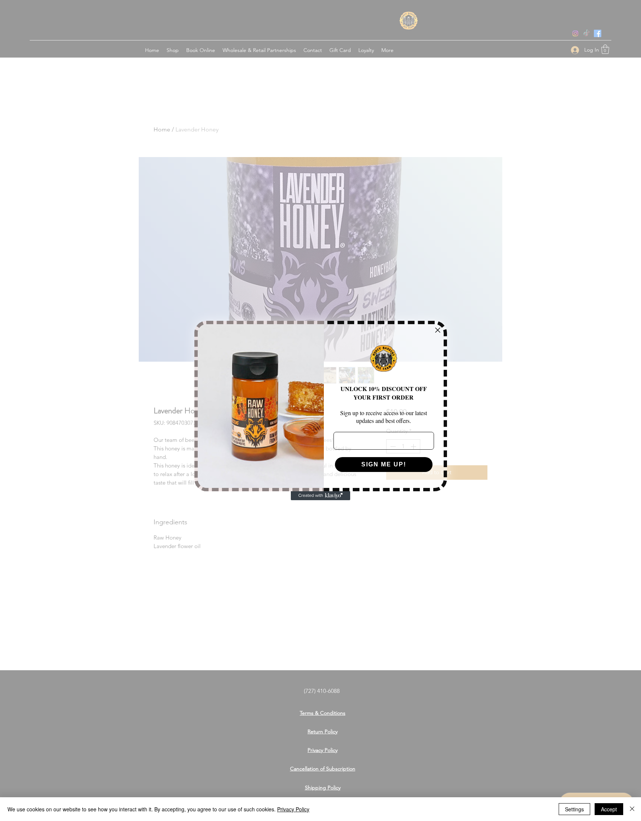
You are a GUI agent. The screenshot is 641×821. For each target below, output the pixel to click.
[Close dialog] (437, 330)
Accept (609, 809)
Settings (574, 809)
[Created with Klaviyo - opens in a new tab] (320, 495)
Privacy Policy (293, 809)
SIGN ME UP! (383, 464)
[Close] (632, 809)
